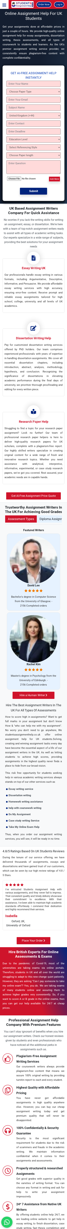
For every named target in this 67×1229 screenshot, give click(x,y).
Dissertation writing (20, 795)
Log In (59, 4)
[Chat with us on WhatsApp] (7, 1222)
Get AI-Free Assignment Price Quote (33, 495)
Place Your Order (32, 940)
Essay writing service (21, 789)
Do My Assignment (20, 814)
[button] (4, 4)
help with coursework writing (25, 808)
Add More (54, 179)
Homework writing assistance (26, 801)
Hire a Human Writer (33, 695)
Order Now (44, 4)
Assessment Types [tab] (21, 519)
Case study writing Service (24, 820)
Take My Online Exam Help (24, 827)
